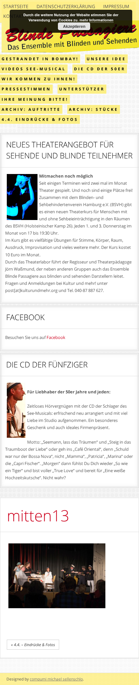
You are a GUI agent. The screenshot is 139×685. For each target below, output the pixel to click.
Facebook (56, 337)
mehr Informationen (96, 19)
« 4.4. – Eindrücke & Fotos (33, 644)
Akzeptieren (74, 26)
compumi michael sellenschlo (56, 679)
